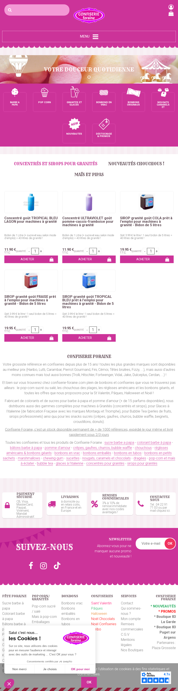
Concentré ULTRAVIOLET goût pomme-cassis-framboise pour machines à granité (88, 221)
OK (170, 543)
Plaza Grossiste (164, 648)
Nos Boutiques (132, 650)
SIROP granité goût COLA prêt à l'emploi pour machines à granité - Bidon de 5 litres (146, 221)
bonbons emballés (97, 453)
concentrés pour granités (105, 463)
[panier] (171, 13)
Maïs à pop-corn (44, 617)
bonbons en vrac (67, 453)
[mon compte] (171, 7)
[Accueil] (89, 15)
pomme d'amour (57, 448)
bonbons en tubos (128, 453)
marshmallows (29, 458)
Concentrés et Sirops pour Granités (55, 163)
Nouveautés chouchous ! (136, 163)
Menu (84, 36)
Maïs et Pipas (89, 174)
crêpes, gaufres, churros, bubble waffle (102, 448)
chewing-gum (53, 458)
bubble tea (45, 463)
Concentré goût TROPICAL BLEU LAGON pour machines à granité (31, 219)
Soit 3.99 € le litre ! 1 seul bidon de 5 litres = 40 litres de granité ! (146, 236)
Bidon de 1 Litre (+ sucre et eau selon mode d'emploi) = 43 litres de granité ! (30, 236)
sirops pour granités (142, 463)
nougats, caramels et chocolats (106, 458)
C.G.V (125, 634)
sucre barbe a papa (119, 442)
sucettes (72, 458)
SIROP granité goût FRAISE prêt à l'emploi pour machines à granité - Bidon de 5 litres (30, 300)
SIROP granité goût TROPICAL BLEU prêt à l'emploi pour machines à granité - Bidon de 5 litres (88, 302)
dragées (140, 458)
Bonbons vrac (72, 603)
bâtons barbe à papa (26, 448)
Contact (127, 603)
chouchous (143, 448)
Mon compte (131, 619)
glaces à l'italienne (69, 463)
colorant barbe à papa (154, 442)
